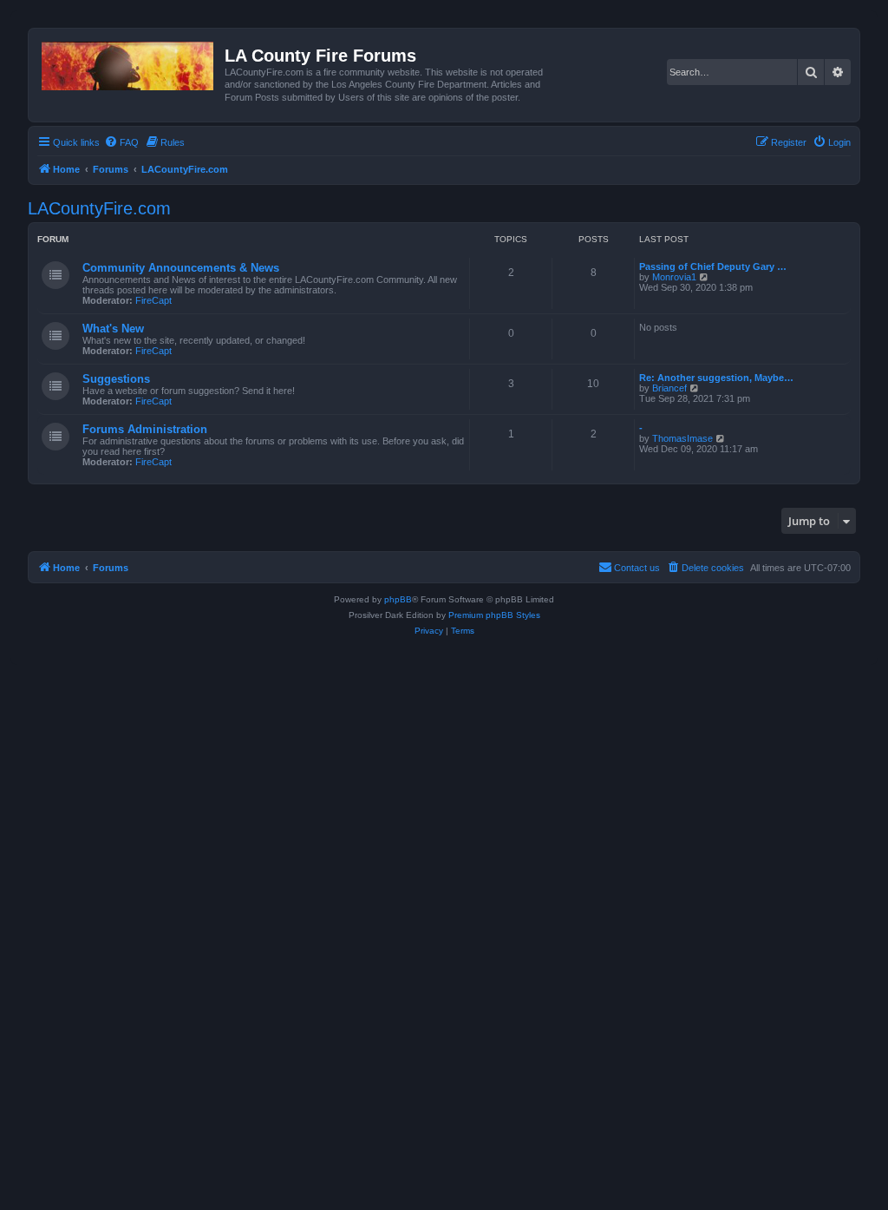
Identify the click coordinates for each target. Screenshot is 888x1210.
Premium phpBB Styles (494, 615)
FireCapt (153, 300)
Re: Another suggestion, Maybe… (716, 377)
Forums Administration (144, 429)
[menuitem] (121, 142)
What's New (113, 328)
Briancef (669, 388)
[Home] (129, 62)
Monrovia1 (674, 277)
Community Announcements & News (180, 267)
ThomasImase (682, 438)
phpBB (398, 599)
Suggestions (116, 378)
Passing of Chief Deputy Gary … (713, 266)
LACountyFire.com (99, 208)
